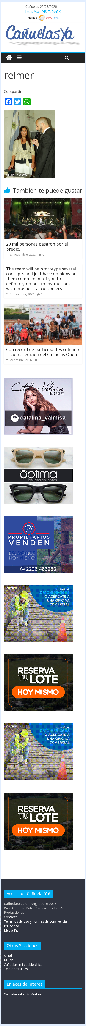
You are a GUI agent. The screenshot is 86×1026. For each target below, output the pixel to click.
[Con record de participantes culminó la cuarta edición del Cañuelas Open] (43, 306)
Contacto (11, 917)
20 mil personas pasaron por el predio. (37, 246)
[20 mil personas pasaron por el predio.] (43, 201)
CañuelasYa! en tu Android (23, 994)
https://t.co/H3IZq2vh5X (43, 11)
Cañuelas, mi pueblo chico (23, 964)
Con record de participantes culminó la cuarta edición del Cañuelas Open (42, 352)
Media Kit (11, 930)
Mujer (8, 960)
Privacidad (11, 926)
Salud (8, 955)
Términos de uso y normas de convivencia (35, 921)
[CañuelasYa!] (43, 27)
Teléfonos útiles (16, 969)
